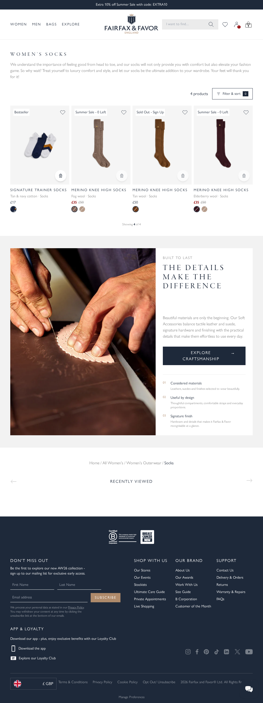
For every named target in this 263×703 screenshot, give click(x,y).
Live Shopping (144, 606)
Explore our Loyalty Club (37, 658)
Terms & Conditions (73, 682)
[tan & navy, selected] (13, 209)
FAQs (220, 599)
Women (18, 24)
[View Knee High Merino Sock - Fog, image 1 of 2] (100, 145)
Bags (51, 24)
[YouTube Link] (249, 651)
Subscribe (105, 597)
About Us (182, 570)
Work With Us (186, 584)
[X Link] (237, 651)
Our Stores (142, 570)
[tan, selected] (136, 209)
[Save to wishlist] (62, 112)
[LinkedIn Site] (227, 652)
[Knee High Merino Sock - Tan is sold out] (183, 175)
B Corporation (186, 599)
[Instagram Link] (188, 651)
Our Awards (184, 577)
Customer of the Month (193, 606)
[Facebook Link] (197, 651)
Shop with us (150, 560)
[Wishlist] (225, 24)
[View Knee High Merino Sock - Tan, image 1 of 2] (162, 145)
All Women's (112, 462)
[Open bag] (248, 24)
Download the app (32, 648)
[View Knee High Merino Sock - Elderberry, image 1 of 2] (223, 145)
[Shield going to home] (127, 24)
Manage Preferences (132, 697)
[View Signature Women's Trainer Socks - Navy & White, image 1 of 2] (39, 145)
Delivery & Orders (230, 577)
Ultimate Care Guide (149, 592)
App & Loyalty (27, 628)
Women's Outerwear (143, 462)
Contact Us (225, 570)
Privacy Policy (76, 607)
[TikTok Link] (216, 651)
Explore (71, 24)
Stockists (140, 584)
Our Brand (189, 560)
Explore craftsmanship (209, 355)
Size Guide (183, 592)
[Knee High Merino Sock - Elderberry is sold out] (244, 175)
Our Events (142, 577)
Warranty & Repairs (231, 592)
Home (94, 462)
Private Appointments (150, 599)
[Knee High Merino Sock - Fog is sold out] (121, 175)
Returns (222, 584)
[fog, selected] (74, 209)
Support (227, 560)
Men (36, 24)
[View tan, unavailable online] (82, 209)
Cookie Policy (127, 682)
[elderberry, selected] (197, 209)
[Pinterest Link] (206, 651)
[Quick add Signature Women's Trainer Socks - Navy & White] (60, 175)
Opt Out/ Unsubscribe (159, 682)
